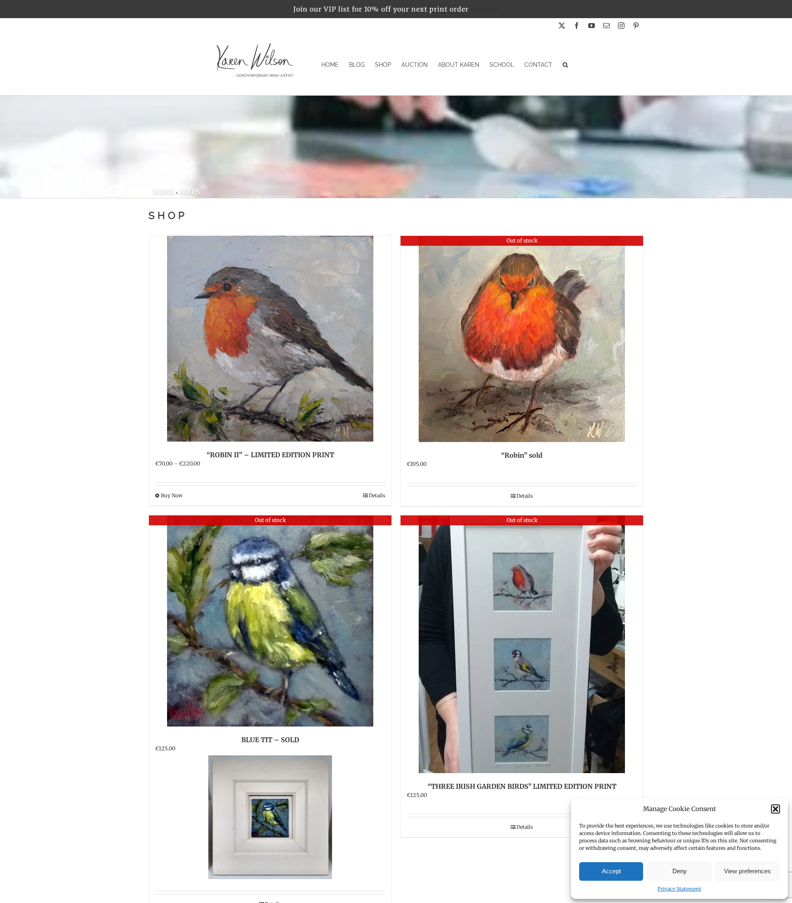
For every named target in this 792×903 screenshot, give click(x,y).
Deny (679, 871)
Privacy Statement (679, 889)
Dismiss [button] (485, 9)
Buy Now (171, 495)
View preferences (747, 871)
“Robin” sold (521, 455)
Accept (611, 871)
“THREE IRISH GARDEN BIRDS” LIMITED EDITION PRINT (522, 786)
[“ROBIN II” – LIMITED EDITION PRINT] (270, 339)
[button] (775, 809)
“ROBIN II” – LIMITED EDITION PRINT (270, 455)
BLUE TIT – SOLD (270, 740)
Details (377, 495)
